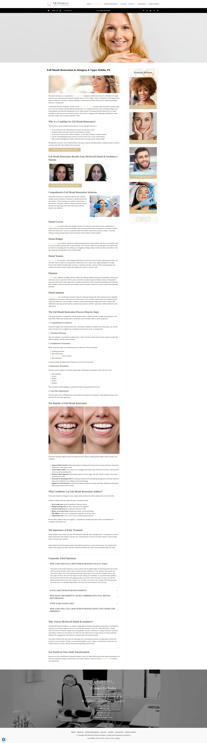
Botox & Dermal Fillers (143, 131)
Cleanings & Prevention (143, 87)
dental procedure (78, 96)
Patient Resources (92, 732)
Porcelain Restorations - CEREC (143, 128)
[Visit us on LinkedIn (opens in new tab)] (157, 10)
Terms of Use (110, 738)
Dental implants (53, 297)
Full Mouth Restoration (143, 133)
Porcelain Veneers (143, 123)
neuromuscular (143, 177)
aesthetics (143, 212)
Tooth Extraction (143, 102)
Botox (143, 197)
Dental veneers (53, 260)
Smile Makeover (143, 136)
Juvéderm (143, 199)
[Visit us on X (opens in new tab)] (154, 10)
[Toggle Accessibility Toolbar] (3, 739)
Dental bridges (53, 243)
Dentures (51, 277)
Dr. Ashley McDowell (103, 10)
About (73, 732)
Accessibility (91, 738)
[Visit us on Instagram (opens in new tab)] (147, 10)
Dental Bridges (143, 95)
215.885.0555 (106, 658)
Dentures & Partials (143, 97)
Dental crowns (53, 226)
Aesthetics (119, 732)
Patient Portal (130, 732)
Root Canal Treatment (143, 100)
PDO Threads (143, 202)
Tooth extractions (57, 356)
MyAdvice (127, 735)
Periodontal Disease (143, 90)
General (143, 107)
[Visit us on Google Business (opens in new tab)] (150, 10)
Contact (111, 732)
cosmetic (143, 142)
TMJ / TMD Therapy (143, 164)
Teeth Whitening (143, 126)
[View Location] (50, 10)
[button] (92, 4)
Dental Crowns (143, 92)
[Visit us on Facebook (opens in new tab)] (143, 10)
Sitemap (117, 738)
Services (80, 732)
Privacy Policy (100, 738)
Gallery (103, 732)
